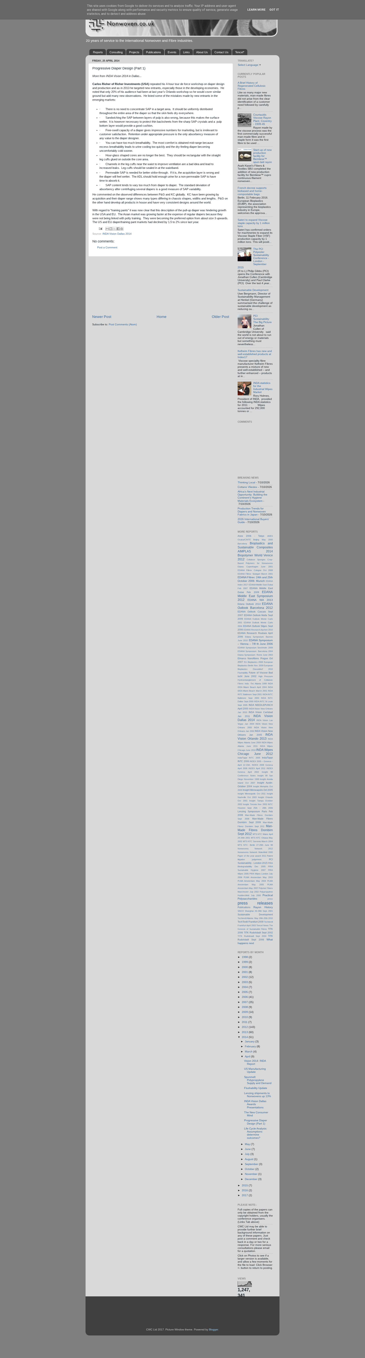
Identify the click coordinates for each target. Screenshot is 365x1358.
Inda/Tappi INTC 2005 (249, 758)
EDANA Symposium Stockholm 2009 (255, 647)
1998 (245, 957)
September (252, 1164)
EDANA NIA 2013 (260, 600)
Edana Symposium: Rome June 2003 (255, 655)
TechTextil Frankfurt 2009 (250, 921)
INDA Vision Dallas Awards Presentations (255, 1104)
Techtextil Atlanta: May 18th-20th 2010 (255, 918)
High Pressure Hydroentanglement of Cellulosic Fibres (255, 680)
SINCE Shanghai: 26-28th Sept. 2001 (255, 911)
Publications (153, 52)
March (249, 1051)
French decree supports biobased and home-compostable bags (252, 191)
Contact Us (221, 52)
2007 (245, 1002)
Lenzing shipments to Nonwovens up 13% (257, 1095)
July (247, 1154)
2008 (245, 1007)
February (251, 1046)
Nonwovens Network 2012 (255, 848)
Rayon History (263, 907)
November (251, 1174)
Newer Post (101, 317)
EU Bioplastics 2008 (253, 662)
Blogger (213, 1329)
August (249, 1159)
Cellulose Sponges (256, 559)
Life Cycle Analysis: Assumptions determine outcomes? (255, 1133)
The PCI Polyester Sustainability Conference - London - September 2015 (253, 258)
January (250, 1041)
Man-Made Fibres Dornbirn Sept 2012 (255, 830)
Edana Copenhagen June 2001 (255, 566)
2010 (245, 1017)
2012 (245, 1027)
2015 (245, 1185)
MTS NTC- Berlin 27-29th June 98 (255, 845)
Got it (274, 9)
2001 (245, 972)
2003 (245, 982)
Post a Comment (107, 247)
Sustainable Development (253, 290)
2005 (245, 992)
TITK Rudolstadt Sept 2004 (252, 936)
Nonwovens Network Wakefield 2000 (255, 852)
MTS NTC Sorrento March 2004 (258, 841)
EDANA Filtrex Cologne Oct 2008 (255, 570)
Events (172, 52)
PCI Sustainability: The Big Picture (262, 318)
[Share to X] (114, 229)
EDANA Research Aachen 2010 (258, 630)
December (251, 1179)
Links (186, 52)
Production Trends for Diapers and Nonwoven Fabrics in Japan (252, 511)
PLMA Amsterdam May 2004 (252, 881)
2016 (245, 1190)
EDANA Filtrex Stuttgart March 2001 (255, 574)
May (248, 1144)
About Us (202, 52)
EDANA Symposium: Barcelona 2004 (255, 651)
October (250, 1169)
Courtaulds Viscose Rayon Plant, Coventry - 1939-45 (262, 119)
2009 (245, 1012)
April (248, 1056)
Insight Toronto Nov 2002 (255, 804)
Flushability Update (255, 1088)
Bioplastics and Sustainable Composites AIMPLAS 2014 (255, 547)
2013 (245, 1032)
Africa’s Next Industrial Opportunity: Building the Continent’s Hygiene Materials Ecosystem (252, 496)
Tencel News (262, 925)
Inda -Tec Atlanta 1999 (256, 683)
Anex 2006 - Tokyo (251, 536)
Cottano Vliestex (247, 487)
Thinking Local (246, 482)
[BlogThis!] (111, 229)
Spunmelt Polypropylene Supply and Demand (257, 1080)
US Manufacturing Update (255, 1070)
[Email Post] (100, 228)
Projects (134, 52)
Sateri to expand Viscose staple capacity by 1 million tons (254, 222)
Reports (98, 52)
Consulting (116, 52)
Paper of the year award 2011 (252, 856)
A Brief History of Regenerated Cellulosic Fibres (252, 85)
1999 (245, 962)
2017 (245, 1195)
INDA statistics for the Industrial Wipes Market (262, 388)
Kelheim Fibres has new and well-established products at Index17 (255, 354)
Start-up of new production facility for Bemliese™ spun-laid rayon (262, 156)
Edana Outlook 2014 (249, 604)
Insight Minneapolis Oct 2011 (252, 794)
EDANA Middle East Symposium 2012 (255, 596)
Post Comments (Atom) (123, 324)
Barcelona (242, 543)
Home (162, 317)
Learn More (256, 9)
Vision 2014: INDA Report (255, 1062)
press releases (255, 903)
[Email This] (107, 229)
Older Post (220, 317)
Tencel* (239, 52)
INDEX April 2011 (256, 768)
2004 (245, 987)
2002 (245, 977)
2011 (245, 1022)
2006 (245, 997)
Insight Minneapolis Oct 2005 (258, 790)
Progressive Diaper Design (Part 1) (255, 1122)
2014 (245, 1037)
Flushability (243, 673)
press (270, 899)
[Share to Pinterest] (122, 229)
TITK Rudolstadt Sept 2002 (258, 932)
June (248, 1149)
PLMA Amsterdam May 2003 (258, 877)
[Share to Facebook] (118, 229)
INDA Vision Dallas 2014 (117, 233)
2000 (245, 967)
